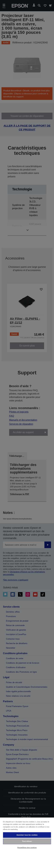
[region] (27, 834)
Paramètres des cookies (27, 847)
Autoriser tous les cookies (27, 835)
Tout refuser (27, 841)
